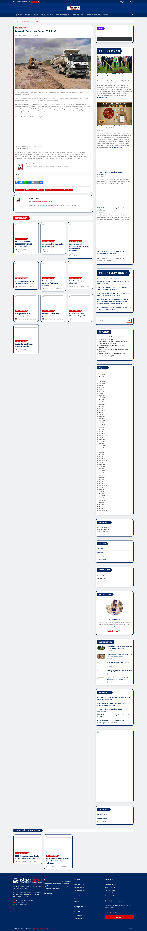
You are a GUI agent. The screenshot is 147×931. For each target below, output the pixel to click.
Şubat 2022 (102, 387)
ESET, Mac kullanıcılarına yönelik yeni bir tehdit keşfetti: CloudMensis (27, 857)
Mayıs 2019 (102, 439)
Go (129, 320)
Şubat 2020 (102, 421)
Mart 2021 (101, 400)
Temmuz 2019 (103, 435)
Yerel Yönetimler (94, 15)
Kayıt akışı (100, 552)
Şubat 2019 (102, 446)
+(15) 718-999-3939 (21, 904)
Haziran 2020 (102, 414)
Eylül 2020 (101, 408)
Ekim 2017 (101, 479)
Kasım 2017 (102, 477)
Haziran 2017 (102, 487)
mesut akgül (58, 189)
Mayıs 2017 (102, 489)
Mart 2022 (101, 385)
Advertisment (101, 581)
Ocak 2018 (102, 473)
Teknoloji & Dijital (63, 15)
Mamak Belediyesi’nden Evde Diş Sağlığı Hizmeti (52, 245)
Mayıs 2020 (102, 416)
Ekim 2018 (101, 454)
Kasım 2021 (102, 389)
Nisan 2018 (102, 466)
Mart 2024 (101, 377)
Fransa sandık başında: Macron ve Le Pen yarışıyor (26, 282)
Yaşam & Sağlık (78, 15)
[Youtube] (16, 174)
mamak (49, 189)
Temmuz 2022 (103, 379)
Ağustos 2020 (102, 410)
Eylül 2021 (101, 391)
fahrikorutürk (30, 189)
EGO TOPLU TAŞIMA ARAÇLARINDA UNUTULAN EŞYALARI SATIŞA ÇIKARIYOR (79, 247)
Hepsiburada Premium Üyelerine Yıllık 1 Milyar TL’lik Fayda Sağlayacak (57, 861)
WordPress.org (101, 560)
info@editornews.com (21, 902)
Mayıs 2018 (102, 464)
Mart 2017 (101, 494)
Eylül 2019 (101, 431)
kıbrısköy (40, 189)
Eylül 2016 (101, 506)
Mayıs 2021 (102, 396)
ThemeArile (52, 928)
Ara (100, 28)
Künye (105, 15)
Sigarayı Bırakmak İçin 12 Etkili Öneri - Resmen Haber (112, 287)
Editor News (43, 928)
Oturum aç (100, 548)
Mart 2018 (101, 469)
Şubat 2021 (102, 402)
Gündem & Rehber (31, 15)
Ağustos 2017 (102, 483)
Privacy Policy (101, 575)
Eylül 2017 (101, 481)
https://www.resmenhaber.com (43, 202)
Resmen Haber (22, 35)
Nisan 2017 (102, 492)
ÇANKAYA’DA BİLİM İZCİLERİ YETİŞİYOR (77, 314)
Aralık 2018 (102, 450)
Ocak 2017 (102, 498)
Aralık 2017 (102, 475)
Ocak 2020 (102, 423)
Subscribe (119, 917)
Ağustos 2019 (102, 433)
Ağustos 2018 (102, 458)
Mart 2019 (101, 444)
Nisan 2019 (102, 441)
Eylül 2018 (101, 456)
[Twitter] (18, 174)
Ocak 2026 (102, 373)
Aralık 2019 (102, 425)
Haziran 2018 (102, 462)
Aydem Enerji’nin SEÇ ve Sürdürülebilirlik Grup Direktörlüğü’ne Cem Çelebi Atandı (119, 679)
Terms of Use (101, 578)
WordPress (35, 928)
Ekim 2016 (101, 504)
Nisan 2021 (102, 398)
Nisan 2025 (102, 375)
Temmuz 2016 (103, 510)
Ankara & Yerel (78, 896)
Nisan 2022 (102, 383)
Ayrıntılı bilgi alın (102, 97)
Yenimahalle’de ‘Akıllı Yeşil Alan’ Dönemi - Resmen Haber (113, 293)
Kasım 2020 (102, 404)
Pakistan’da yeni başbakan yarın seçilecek (51, 315)
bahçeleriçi (20, 189)
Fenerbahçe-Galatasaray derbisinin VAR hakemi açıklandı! (50, 283)
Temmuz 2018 (103, 460)
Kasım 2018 (102, 452)
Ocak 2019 (102, 448)
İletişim (76, 902)
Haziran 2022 (102, 381)
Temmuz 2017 (103, 485)
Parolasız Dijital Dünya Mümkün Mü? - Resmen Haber (112, 279)
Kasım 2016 (102, 502)
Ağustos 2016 (102, 508)
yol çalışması (68, 189)
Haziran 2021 (102, 393)
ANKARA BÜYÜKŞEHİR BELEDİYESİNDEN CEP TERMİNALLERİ (23, 244)
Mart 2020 (101, 419)
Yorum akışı (100, 556)
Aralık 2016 (102, 500)
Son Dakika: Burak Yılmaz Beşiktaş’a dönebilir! (24, 345)
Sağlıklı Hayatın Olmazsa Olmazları (107, 289)
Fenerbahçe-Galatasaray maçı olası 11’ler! (79, 282)
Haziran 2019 (102, 437)
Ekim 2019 (101, 429)
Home (16, 21)
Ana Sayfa (18, 15)
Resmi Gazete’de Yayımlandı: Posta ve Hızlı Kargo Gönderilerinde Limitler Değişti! (119, 655)
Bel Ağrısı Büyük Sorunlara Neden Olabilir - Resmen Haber (114, 307)
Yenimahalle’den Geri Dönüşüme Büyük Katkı (110, 295)
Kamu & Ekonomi (47, 15)
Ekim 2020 (101, 406)
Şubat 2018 (102, 471)
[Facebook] (21, 174)
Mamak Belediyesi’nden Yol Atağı (29, 21)
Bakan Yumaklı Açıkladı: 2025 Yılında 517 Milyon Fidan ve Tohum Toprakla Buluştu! (119, 647)
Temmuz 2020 (103, 412)
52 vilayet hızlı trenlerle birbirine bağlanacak (23, 315)
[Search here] (133, 14)
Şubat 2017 (102, 496)
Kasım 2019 (102, 427)
